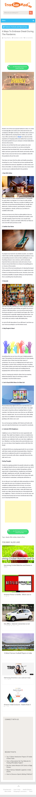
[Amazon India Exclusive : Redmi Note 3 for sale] (18, 694)
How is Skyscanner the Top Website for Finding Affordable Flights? (18, 762)
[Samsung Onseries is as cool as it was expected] (18, 669)
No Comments (29, 37)
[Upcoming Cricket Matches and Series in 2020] (18, 554)
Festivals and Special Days (19, 27)
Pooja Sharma (7, 37)
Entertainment (7, 789)
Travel (30, 791)
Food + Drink (17, 789)
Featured (7, 27)
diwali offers (21, 537)
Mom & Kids (8, 791)
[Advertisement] (18, 52)
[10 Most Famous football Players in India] (18, 642)
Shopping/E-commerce (20, 791)
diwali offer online (11, 537)
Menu (3, 20)
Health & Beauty (27, 789)
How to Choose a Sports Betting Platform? (19, 774)
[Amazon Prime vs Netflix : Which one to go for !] (18, 583)
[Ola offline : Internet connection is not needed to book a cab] (18, 613)
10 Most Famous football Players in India (18, 653)
